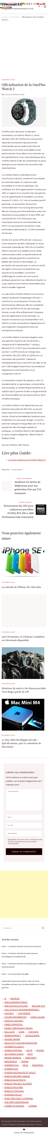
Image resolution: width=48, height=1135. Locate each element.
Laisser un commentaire (24, 1133)
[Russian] (1, 7)
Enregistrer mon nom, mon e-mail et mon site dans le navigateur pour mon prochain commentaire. (25, 841)
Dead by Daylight (13, 1021)
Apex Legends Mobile (15, 1002)
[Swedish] (7, 7)
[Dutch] (13, 3)
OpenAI (24, 1062)
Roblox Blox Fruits (15, 1080)
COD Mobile (24, 1013)
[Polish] (40, 3)
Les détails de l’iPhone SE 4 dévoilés (21, 587)
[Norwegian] (37, 3)
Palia (25, 1065)
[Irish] (25, 3)
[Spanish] (4, 7)
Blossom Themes (35, 1124)
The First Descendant (16, 1102)
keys (30, 1054)
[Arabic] (1, 3)
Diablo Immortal (13, 1025)
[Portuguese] (43, 3)
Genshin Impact (12, 1036)
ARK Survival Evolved (16, 1006)
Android (14, 999)
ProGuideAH (20, 1121)
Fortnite (33, 1032)
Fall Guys (9, 1032)
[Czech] (7, 3)
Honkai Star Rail (13, 1050)
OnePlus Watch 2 (17, 470)
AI (5, 999)
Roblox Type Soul (14, 1091)
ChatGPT (9, 1013)
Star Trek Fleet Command (18, 1099)
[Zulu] (10, 7)
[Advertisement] (24, 47)
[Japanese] (31, 3)
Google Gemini (12, 1039)
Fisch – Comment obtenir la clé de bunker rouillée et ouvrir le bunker (24, 965)
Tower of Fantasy (14, 1106)
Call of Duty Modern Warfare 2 (21, 1010)
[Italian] (28, 3)
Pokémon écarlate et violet (20, 1073)
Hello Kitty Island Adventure (20, 1043)
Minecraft (30, 1058)
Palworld (37, 1065)
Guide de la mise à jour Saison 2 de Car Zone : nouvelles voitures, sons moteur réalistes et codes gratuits (23, 984)
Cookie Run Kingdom (15, 1017)
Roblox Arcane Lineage (17, 1076)
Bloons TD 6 (38, 1006)
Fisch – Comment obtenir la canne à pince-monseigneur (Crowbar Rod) (20, 955)
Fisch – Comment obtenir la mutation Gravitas (21, 946)
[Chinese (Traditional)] (4, 3)
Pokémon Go (11, 1069)
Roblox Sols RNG (13, 1087)
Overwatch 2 (11, 1065)
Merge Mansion (12, 1058)
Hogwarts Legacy (14, 1047)
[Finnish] (16, 3)
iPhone (40, 1050)
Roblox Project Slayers (18, 1084)
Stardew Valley (13, 1095)
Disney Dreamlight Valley (18, 1028)
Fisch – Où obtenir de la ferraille (15, 974)
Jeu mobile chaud (13, 1054)
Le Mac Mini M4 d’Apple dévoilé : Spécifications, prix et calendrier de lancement (21, 743)
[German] (22, 3)
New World (10, 1062)
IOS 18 (29, 1050)
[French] (19, 3)
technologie (8, 80)
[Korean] (34, 3)
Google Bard (32, 1036)
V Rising (32, 1106)
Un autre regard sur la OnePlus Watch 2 (27, 460)
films (21, 1032)
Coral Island (37, 1017)
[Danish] (10, 3)
